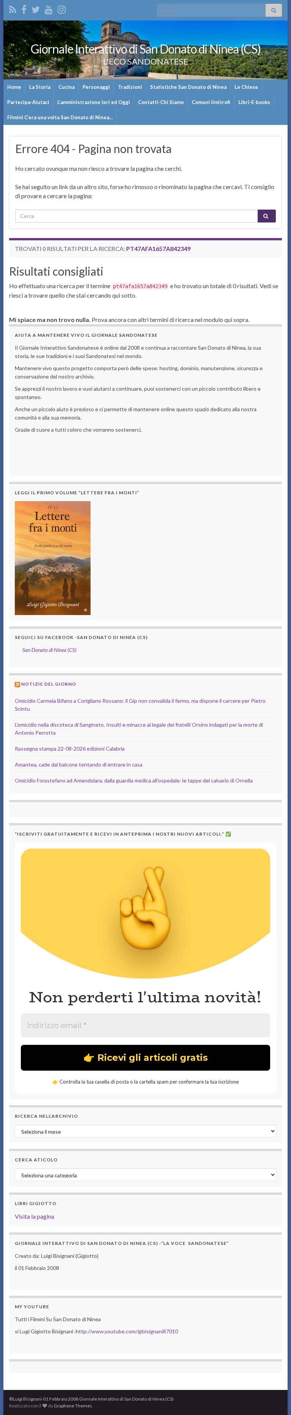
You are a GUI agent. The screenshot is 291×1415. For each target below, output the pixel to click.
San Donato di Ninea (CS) (49, 650)
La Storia (39, 87)
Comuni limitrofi (211, 102)
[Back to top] (273, 1397)
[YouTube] (49, 8)
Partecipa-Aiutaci (28, 102)
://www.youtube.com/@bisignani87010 (132, 1331)
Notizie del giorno (48, 684)
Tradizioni (130, 87)
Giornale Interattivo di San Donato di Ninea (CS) (146, 48)
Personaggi (96, 87)
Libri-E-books (254, 102)
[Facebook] (24, 8)
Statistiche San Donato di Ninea (188, 87)
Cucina (66, 87)
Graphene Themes (73, 1406)
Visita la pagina (34, 1216)
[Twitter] (35, 8)
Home (14, 87)
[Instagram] (62, 8)
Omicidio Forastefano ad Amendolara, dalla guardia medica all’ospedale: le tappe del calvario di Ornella (134, 780)
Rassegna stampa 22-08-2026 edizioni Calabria (70, 748)
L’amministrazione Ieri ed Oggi (93, 102)
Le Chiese (246, 87)
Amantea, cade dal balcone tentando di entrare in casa (78, 764)
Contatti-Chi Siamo (161, 102)
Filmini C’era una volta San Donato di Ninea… (60, 117)
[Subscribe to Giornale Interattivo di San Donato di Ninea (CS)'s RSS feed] (12, 8)
